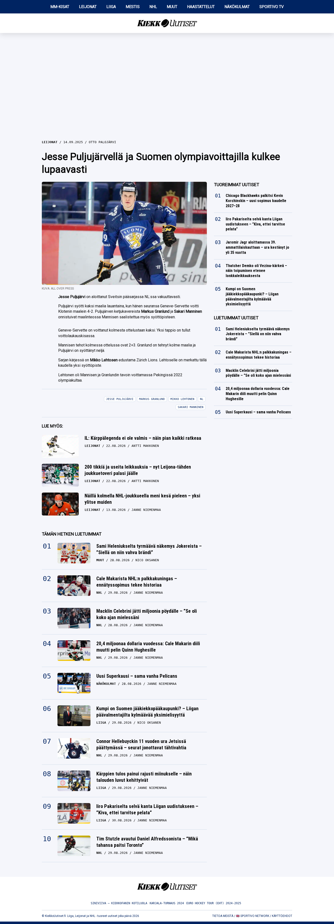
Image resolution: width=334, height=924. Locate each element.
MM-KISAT (59, 6)
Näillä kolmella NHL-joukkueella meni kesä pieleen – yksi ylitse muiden (142, 499)
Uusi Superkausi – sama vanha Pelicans (136, 676)
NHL (153, 6)
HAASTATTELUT (201, 6)
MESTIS (133, 6)
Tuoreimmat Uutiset (236, 184)
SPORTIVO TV (271, 6)
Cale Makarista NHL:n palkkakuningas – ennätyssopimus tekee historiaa (136, 582)
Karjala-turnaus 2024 (167, 903)
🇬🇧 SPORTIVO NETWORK (252, 916)
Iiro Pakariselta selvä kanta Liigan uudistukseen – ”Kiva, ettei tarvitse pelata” (147, 809)
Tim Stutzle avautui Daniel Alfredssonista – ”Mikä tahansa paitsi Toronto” (147, 842)
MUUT (172, 6)
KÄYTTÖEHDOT (282, 916)
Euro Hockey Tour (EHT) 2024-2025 (213, 903)
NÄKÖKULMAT (237, 6)
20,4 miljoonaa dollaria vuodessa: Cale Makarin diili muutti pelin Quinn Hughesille (148, 647)
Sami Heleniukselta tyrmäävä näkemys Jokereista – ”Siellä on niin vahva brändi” (149, 549)
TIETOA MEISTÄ (222, 916)
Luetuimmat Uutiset (236, 317)
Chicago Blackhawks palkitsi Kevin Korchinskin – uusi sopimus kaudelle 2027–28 (256, 200)
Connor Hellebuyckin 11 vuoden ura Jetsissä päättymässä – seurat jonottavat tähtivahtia (141, 744)
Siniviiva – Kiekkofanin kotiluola (119, 903)
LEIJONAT (88, 6)
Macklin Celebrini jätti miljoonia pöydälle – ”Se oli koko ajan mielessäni (146, 614)
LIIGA (111, 6)
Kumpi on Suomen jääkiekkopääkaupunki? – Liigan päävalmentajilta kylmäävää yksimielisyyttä (147, 712)
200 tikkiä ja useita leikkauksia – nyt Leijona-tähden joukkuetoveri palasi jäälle (138, 470)
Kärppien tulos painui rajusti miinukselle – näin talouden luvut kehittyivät (144, 777)
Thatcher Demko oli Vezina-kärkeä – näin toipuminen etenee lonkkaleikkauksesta (256, 270)
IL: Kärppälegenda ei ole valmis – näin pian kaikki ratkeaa (143, 438)
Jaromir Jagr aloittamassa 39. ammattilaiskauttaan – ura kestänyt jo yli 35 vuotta (257, 247)
